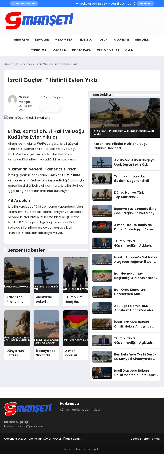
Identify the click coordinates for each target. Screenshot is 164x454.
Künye (64, 409)
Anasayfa (21, 40)
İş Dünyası (121, 40)
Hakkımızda (80, 409)
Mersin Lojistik (92, 449)
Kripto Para (81, 50)
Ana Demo (142, 40)
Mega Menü (63, 40)
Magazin (59, 50)
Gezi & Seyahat (108, 50)
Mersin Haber (72, 449)
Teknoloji (85, 40)
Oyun (103, 40)
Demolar (42, 40)
